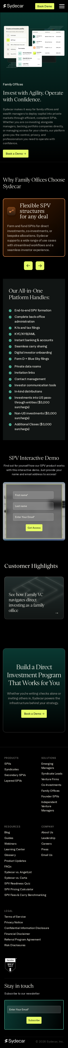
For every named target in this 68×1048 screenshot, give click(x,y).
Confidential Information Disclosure (26, 928)
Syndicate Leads (51, 773)
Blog (7, 832)
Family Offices (50, 790)
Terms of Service (15, 916)
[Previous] (28, 265)
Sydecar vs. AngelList (18, 872)
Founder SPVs (50, 796)
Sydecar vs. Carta (15, 878)
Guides (8, 838)
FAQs (7, 866)
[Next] (40, 265)
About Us (47, 832)
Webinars (10, 843)
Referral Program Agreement (22, 939)
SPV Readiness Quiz (17, 883)
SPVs (7, 763)
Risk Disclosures (14, 945)
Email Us (46, 855)
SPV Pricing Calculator (18, 889)
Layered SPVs (13, 780)
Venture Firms (50, 779)
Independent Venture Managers (49, 806)
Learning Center (14, 849)
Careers (46, 843)
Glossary (10, 855)
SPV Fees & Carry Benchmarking (25, 895)
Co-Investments (51, 785)
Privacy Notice (13, 922)
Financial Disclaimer (17, 934)
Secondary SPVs (15, 775)
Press (44, 849)
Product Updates (15, 861)
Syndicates (11, 769)
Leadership (48, 838)
